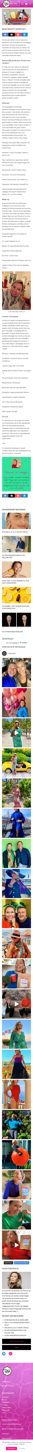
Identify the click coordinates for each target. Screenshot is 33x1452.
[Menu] (30, 4)
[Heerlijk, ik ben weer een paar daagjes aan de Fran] (16, 883)
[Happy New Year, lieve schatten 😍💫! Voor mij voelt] (16, 1034)
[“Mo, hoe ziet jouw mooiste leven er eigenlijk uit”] (16, 943)
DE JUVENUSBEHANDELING (12, 632)
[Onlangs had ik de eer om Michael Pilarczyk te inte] (16, 913)
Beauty (4, 1400)
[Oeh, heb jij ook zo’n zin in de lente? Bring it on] (16, 823)
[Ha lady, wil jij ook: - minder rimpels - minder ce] (16, 1184)
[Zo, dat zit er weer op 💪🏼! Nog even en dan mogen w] (16, 1154)
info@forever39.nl (8, 1386)
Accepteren (11, 1448)
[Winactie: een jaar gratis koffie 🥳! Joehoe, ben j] (16, 1124)
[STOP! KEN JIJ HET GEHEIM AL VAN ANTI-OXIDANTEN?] (16, 569)
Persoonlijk (6, 1410)
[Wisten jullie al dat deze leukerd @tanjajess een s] (16, 672)
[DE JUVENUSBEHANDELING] (16, 620)
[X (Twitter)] (11, 34)
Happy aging (6, 1407)
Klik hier (22, 485)
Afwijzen (22, 1448)
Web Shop (13, 4)
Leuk (3, 1413)
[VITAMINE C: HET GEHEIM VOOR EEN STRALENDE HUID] (16, 595)
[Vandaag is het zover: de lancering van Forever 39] (16, 1245)
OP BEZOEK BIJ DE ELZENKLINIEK (16, 1320)
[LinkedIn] (24, 34)
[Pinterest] (18, 34)
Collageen (5, 1402)
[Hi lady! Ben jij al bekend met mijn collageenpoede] (16, 973)
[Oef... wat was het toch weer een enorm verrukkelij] (16, 1064)
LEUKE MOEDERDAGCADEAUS (15, 1335)
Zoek (16, 1347)
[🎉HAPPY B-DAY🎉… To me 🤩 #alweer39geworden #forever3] (16, 702)
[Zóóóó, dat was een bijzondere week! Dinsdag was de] (16, 1215)
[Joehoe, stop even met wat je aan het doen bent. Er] (16, 1004)
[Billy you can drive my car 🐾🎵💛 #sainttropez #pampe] (16, 763)
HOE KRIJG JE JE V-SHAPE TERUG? (15, 532)
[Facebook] (5, 34)
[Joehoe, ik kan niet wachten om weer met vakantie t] (16, 1094)
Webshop (5, 1397)
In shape (5, 1405)
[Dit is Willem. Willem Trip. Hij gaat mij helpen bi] (16, 853)
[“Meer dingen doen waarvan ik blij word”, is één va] (16, 793)
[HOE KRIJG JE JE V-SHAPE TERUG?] (16, 521)
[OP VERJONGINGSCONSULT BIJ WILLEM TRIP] (16, 544)
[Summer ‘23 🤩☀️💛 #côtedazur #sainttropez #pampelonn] (16, 732)
